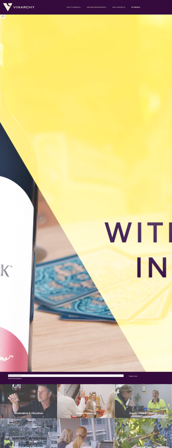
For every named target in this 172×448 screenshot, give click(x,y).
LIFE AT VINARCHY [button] (73, 7)
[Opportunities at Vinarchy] (19, 7)
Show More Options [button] (15, 378)
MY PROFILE (135, 7)
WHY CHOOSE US (119, 7)
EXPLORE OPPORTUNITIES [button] (96, 7)
